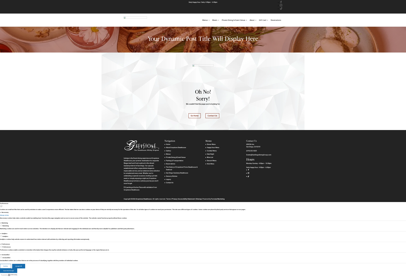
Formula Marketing (218, 199)
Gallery (168, 151)
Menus (205, 20)
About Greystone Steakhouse (176, 147)
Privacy (174, 199)
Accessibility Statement (186, 199)
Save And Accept (8, 270)
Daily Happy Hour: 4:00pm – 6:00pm (258, 167)
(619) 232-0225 (251, 151)
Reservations (276, 20)
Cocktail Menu (212, 151)
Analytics (4, 233)
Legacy (168, 179)
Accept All (18, 266)
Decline (5, 266)
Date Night (210, 154)
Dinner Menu (211, 144)
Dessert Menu (211, 160)
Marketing (5, 223)
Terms (168, 199)
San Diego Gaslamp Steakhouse (177, 173)
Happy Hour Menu (213, 147)
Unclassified (5, 255)
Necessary (5, 212)
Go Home (195, 116)
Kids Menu (210, 164)
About (252, 20)
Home (168, 144)
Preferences (6, 244)
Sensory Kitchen (171, 176)
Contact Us (212, 116)
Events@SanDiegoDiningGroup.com (258, 155)
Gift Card (262, 20)
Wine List (210, 157)
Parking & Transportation (174, 160)
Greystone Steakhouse (144, 199)
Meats (214, 20)
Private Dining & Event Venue (233, 20)
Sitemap (199, 199)
